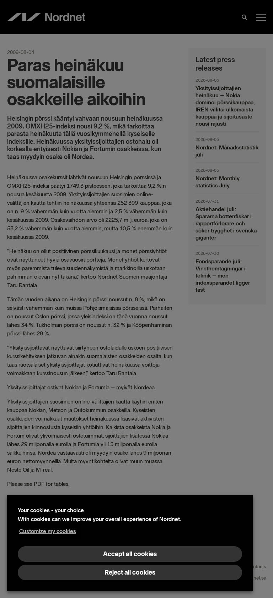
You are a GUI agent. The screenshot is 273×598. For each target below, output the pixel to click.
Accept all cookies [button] (130, 554)
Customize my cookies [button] (47, 531)
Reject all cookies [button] (130, 572)
